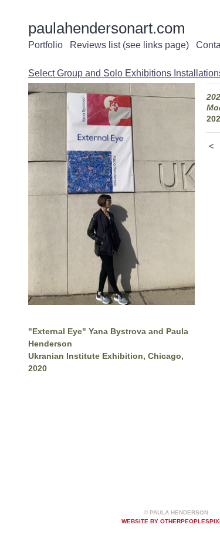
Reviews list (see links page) (129, 45)
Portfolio (45, 45)
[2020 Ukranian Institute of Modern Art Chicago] (111, 194)
